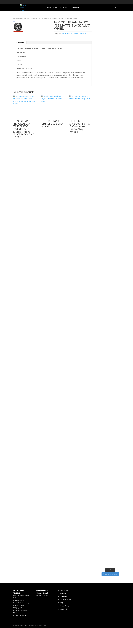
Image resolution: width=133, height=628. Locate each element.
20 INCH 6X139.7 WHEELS (70, 33)
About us (63, 593)
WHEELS (55, 7)
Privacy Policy (64, 606)
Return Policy (64, 609)
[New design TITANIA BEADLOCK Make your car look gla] (103, 308)
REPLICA (26, 18)
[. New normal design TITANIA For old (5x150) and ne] (118, 300)
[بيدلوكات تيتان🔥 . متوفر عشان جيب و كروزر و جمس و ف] (103, 73)
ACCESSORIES (76, 7)
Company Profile (65, 599)
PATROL (38, 18)
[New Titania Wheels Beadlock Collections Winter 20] (118, 440)
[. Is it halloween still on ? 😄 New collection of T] (118, 114)
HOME (49, 7)
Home (15, 18)
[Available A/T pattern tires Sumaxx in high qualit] (108, 119)
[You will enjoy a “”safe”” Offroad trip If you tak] (113, 292)
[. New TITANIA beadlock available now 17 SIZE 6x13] (103, 478)
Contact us (63, 596)
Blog (61, 603)
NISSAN (33, 18)
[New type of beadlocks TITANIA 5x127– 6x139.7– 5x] (113, 104)
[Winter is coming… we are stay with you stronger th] (113, 465)
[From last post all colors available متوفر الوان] (108, 269)
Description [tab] (19, 43)
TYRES (65, 7)
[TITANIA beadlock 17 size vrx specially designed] (108, 482)
